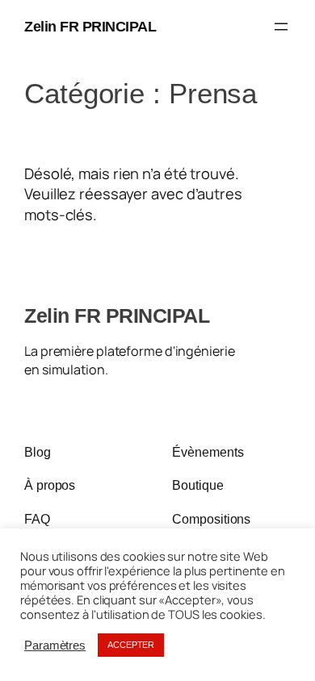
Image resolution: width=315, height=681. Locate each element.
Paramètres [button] (55, 645)
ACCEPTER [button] (130, 645)
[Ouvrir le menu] (281, 26)
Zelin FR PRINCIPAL (90, 26)
